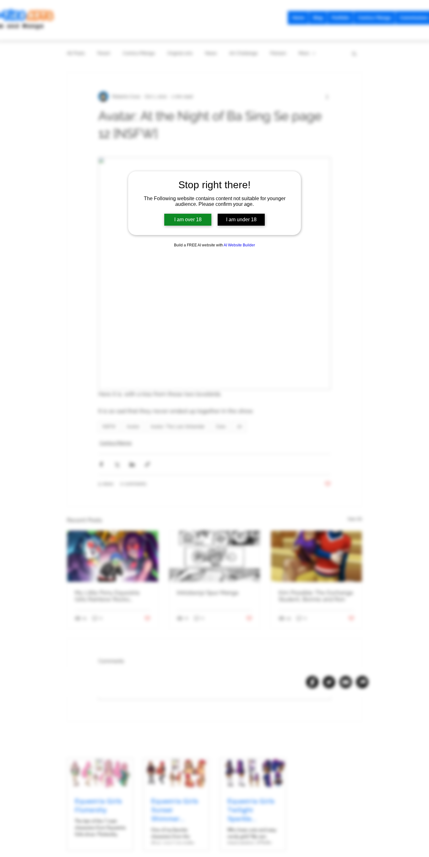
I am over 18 (188, 219)
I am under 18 (241, 219)
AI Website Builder (239, 245)
